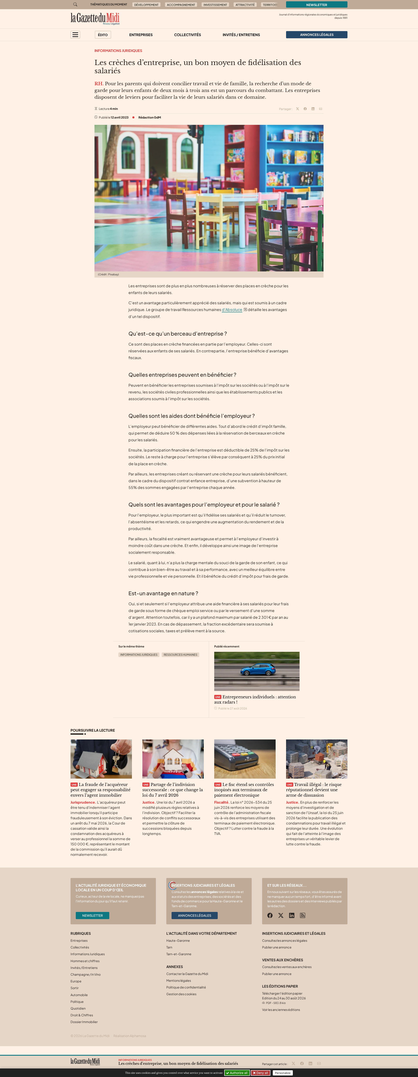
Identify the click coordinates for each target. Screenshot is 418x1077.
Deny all (262, 1073)
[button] (75, 34)
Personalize (283, 1073)
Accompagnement (181, 5)
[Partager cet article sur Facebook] (305, 109)
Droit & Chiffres (82, 1015)
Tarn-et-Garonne (178, 954)
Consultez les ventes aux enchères (287, 967)
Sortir (75, 988)
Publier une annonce (277, 947)
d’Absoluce (232, 309)
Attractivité (245, 5)
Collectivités (187, 34)
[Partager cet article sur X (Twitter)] (297, 109)
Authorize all (238, 1073)
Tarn (169, 947)
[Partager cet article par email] (321, 109)
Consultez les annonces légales (284, 940)
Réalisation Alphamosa (129, 1036)
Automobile (79, 995)
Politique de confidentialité (186, 987)
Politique (77, 1001)
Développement (146, 5)
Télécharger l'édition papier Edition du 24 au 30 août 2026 (284, 998)
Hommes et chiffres (85, 961)
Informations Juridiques (118, 50)
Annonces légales (194, 915)
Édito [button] (103, 35)
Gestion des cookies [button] (181, 994)
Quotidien (78, 1008)
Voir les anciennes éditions (281, 1010)
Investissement (215, 5)
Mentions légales (178, 980)
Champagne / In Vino (86, 974)
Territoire (271, 5)
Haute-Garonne (178, 940)
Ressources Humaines (180, 654)
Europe (76, 981)
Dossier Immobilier (84, 1022)
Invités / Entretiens (241, 34)
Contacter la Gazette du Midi (187, 974)
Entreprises (141, 34)
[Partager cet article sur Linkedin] (313, 109)
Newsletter (316, 5)
